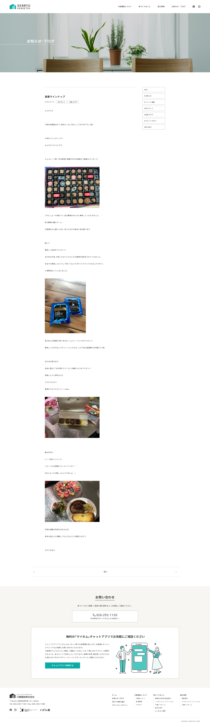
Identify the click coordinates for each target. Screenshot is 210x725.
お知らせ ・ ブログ (178, 7)
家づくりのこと (145, 7)
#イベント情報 (149, 102)
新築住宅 (185, 698)
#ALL (146, 90)
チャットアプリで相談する (62, 665)
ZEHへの (118, 702)
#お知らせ (148, 96)
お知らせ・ (118, 698)
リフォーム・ (164, 701)
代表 (140, 698)
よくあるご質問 (160, 711)
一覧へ (105, 572)
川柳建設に (140, 695)
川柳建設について (125, 7)
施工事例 (161, 7)
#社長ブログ (148, 115)
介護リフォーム (160, 705)
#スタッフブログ (150, 121)
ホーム (114, 695)
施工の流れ (159, 708)
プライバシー (120, 705)
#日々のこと (148, 108)
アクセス (139, 705)
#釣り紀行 (148, 127)
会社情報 (139, 701)
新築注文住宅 (163, 698)
